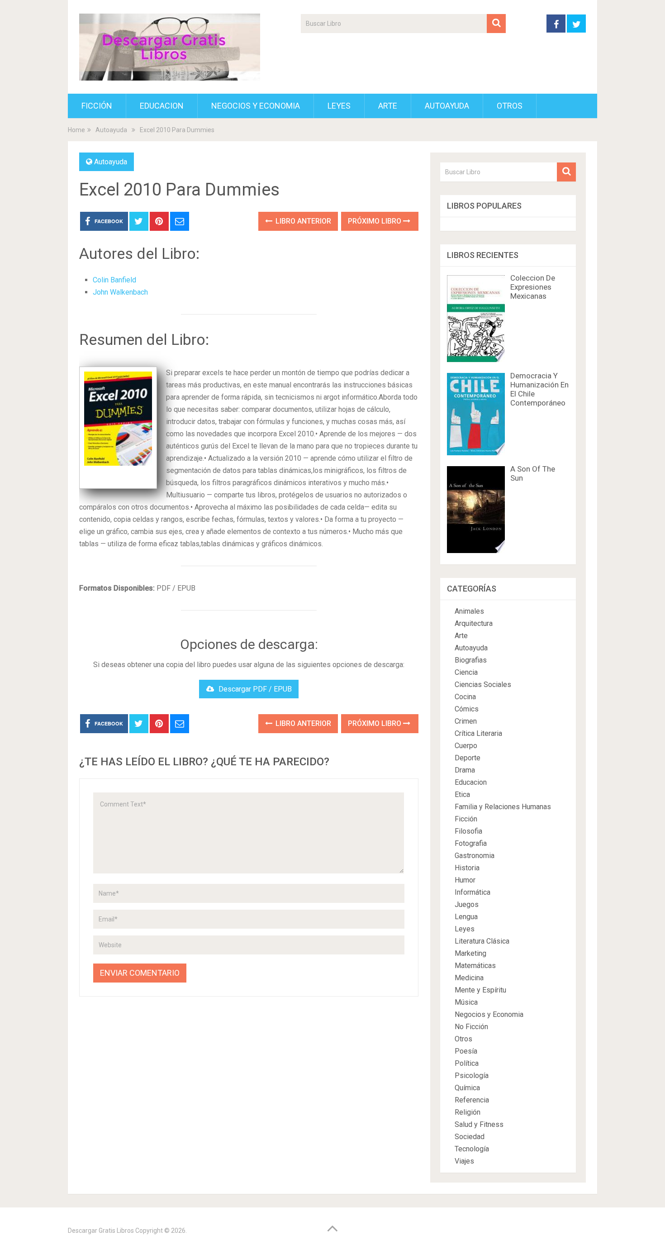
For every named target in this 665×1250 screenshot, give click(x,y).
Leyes (339, 105)
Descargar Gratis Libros (101, 1230)
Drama (465, 770)
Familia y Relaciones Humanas (503, 806)
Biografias (471, 660)
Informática (472, 892)
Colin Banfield (114, 280)
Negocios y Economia (255, 105)
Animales (469, 611)
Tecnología (472, 1149)
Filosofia (468, 831)
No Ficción (471, 1026)
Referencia (472, 1100)
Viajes (464, 1161)
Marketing (470, 953)
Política (467, 1063)
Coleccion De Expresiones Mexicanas (532, 287)
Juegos (467, 904)
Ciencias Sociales (483, 684)
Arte (387, 105)
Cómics (467, 709)
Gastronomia (474, 855)
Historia (467, 868)
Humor (465, 880)
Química (467, 1087)
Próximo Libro (375, 221)
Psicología (472, 1075)
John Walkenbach (120, 292)
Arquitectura (474, 623)
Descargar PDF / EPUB (255, 689)
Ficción (96, 105)
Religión (467, 1112)
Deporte (467, 758)
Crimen (466, 721)
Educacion (162, 105)
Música (466, 1002)
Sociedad (469, 1136)
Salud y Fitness (479, 1124)
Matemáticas (475, 965)
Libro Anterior (302, 221)
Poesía (466, 1051)
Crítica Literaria (478, 733)
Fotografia (471, 843)
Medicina (469, 977)
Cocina (465, 696)
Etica (462, 794)
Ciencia (466, 672)
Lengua (466, 916)
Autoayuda (447, 105)
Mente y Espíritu (480, 990)
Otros (509, 105)
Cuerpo (466, 745)
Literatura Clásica (482, 941)
